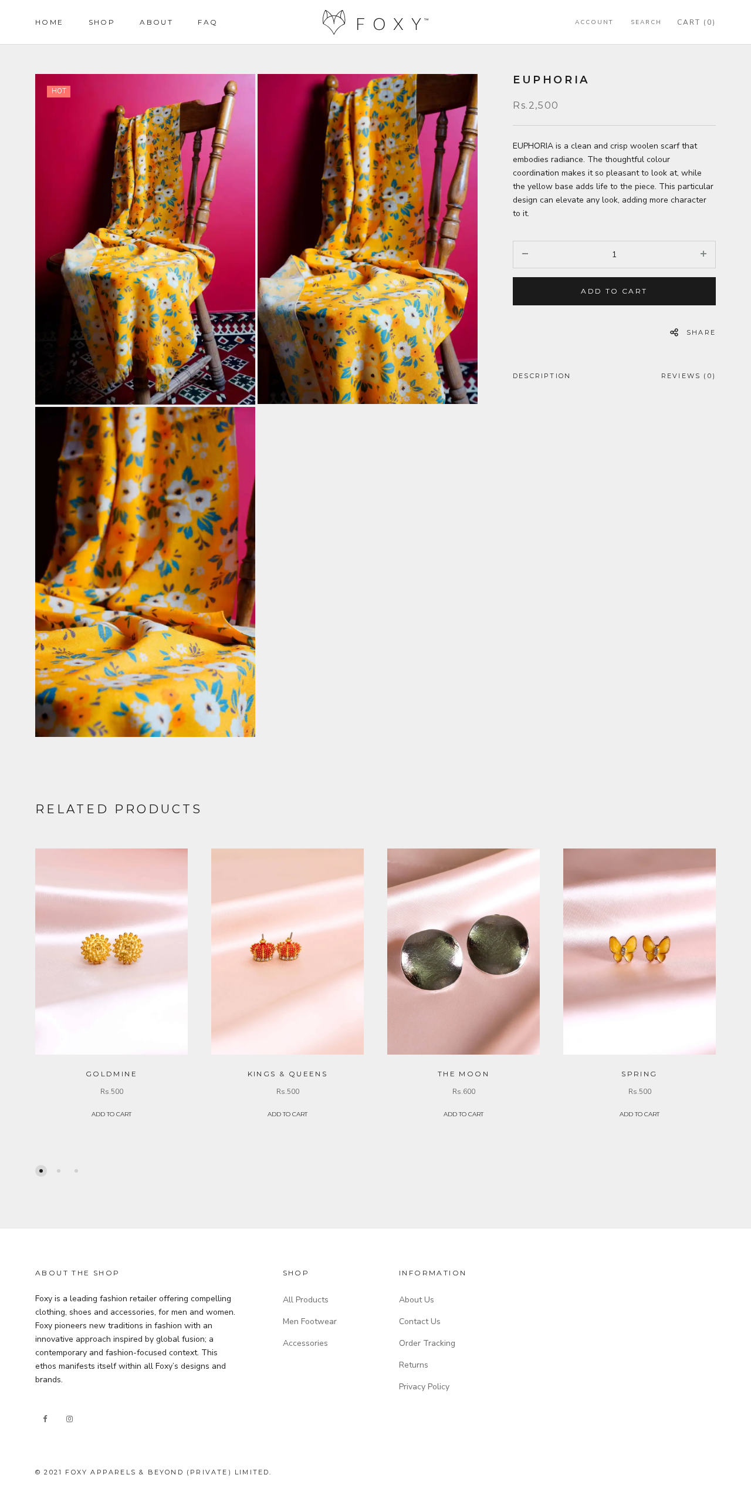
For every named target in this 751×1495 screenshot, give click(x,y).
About (156, 22)
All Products (306, 1299)
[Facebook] (44, 1419)
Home (49, 22)
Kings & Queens (288, 1073)
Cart (696, 22)
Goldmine (111, 1073)
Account (594, 22)
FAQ (208, 22)
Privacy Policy (424, 1386)
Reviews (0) (688, 376)
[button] (41, 1171)
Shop (102, 22)
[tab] (542, 378)
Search (646, 22)
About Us (416, 1299)
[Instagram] (69, 1419)
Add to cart (614, 291)
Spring (639, 1073)
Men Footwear (310, 1321)
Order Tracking (427, 1343)
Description (542, 376)
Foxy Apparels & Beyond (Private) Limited (167, 1472)
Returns (413, 1365)
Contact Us (420, 1321)
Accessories (305, 1343)
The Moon (463, 1073)
